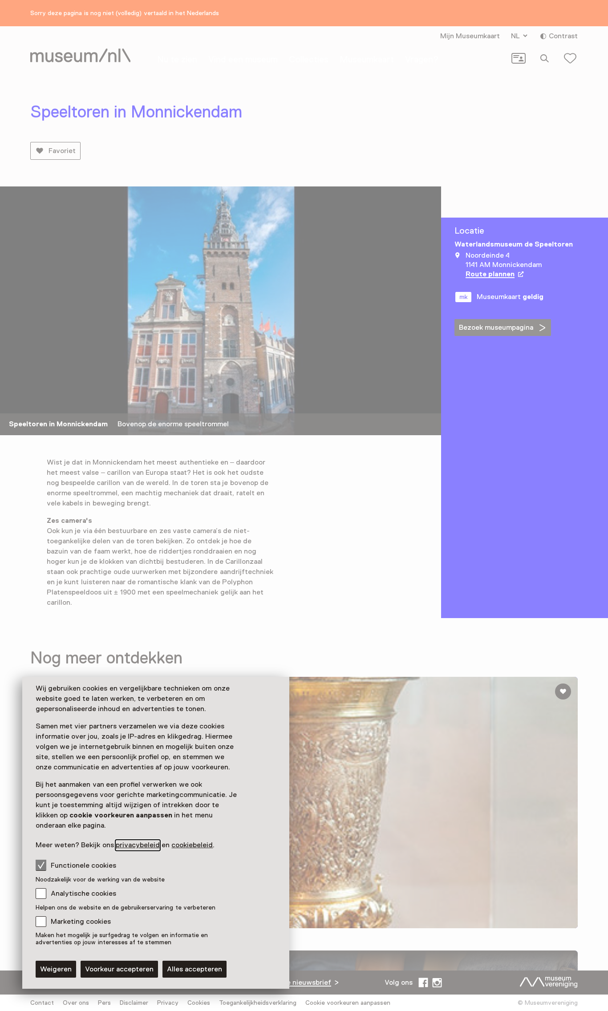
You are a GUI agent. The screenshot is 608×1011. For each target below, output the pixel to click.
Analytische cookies (83, 894)
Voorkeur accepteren (119, 969)
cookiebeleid (192, 845)
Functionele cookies (83, 865)
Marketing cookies (81, 922)
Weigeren (56, 969)
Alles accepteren (194, 969)
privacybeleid (138, 845)
